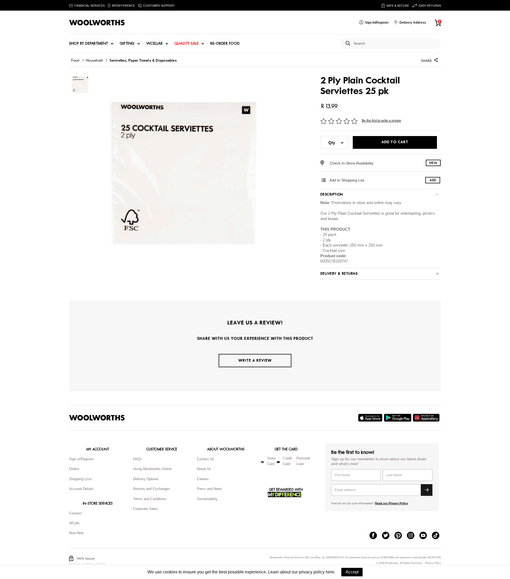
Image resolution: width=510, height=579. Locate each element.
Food (75, 60)
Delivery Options (146, 479)
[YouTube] (425, 536)
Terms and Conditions (150, 499)
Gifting (127, 43)
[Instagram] (413, 536)
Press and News (209, 489)
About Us (204, 469)
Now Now (76, 533)
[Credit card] (278, 462)
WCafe (74, 523)
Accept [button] (352, 572)
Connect (75, 513)
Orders (74, 469)
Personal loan (303, 461)
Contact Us (205, 459)
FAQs (137, 459)
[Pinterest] (400, 536)
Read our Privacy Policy (391, 503)
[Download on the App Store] (371, 418)
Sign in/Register (81, 459)
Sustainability (207, 499)
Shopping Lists (80, 479)
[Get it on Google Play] (398, 418)
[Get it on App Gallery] (427, 418)
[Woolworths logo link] (97, 23)
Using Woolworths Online (152, 469)
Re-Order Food (225, 43)
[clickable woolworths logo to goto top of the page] (97, 418)
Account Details (81, 489)
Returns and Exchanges (151, 489)
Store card (271, 461)
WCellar (154, 43)
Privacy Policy (433, 563)
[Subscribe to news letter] (426, 490)
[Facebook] (375, 536)
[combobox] (395, 43)
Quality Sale (186, 43)
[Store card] (262, 462)
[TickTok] (438, 536)
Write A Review (255, 360)
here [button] (330, 572)
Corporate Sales (145, 509)
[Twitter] (388, 536)
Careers (203, 479)
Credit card (287, 461)
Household (94, 60)
